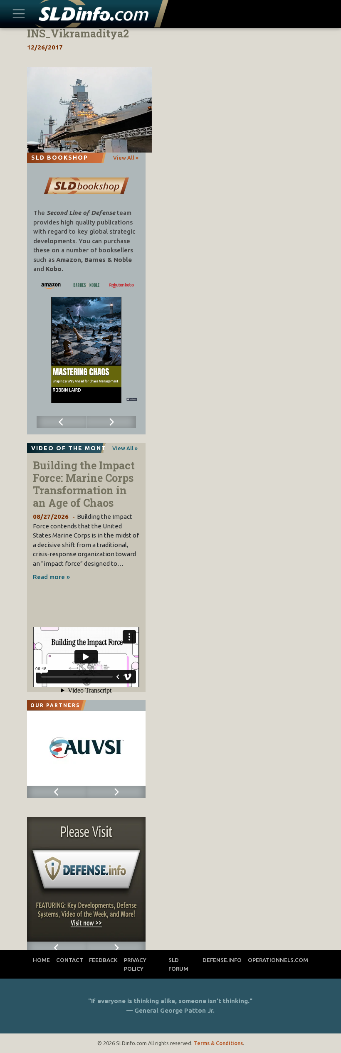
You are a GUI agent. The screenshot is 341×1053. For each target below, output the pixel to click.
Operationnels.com (278, 960)
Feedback (103, 960)
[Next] (111, 422)
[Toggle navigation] (18, 13)
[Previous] (61, 422)
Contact (69, 960)
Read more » (51, 576)
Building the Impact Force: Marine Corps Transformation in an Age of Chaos (84, 484)
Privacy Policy (135, 964)
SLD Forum (178, 964)
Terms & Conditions (218, 1043)
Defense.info (222, 960)
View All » (125, 157)
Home (41, 960)
